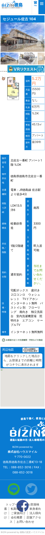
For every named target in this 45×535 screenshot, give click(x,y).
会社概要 (16, 517)
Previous (4, 37)
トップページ (15, 504)
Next (41, 37)
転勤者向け (18, 508)
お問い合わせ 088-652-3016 (35, 7)
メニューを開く (41, 7)
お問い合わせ (25, 521)
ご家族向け (18, 513)
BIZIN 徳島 (12, 7)
